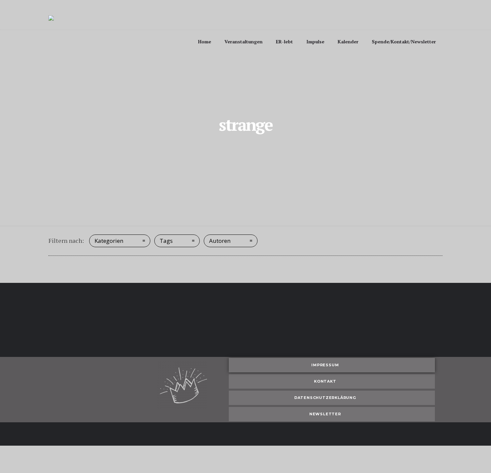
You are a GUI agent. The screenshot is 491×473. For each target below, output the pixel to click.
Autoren (219, 241)
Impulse (315, 41)
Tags (166, 241)
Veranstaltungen (243, 41)
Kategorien (109, 241)
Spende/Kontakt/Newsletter (404, 41)
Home (204, 41)
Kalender (348, 41)
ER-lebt (284, 41)
